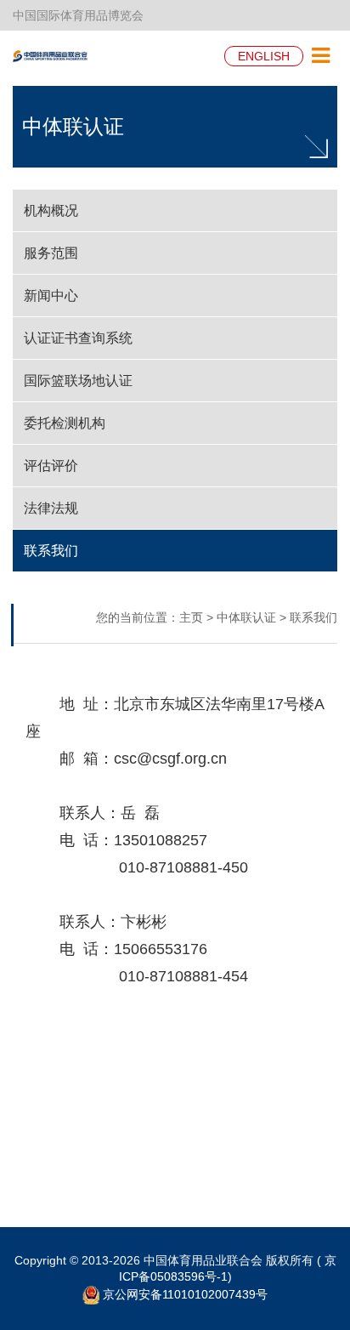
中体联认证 (73, 126)
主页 (191, 617)
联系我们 (313, 617)
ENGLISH (264, 56)
